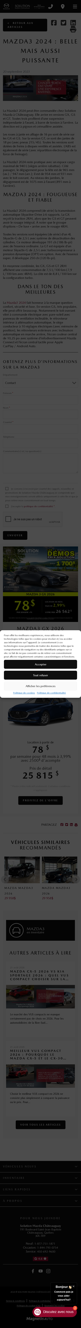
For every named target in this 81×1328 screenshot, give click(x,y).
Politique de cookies (24, 692)
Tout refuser (40, 675)
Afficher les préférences (40, 686)
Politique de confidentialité (51, 692)
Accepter (40, 664)
